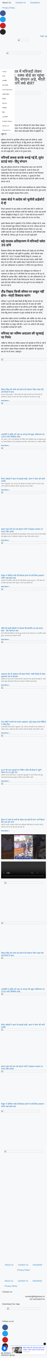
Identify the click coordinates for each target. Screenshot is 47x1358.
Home (4, 71)
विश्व (3, 112)
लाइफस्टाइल (5, 94)
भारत (3, 76)
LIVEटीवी (5, 117)
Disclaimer (35, 2)
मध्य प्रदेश (5, 85)
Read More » (5, 400)
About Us (6, 2)
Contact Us (21, 2)
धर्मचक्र (4, 108)
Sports (4, 103)
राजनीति (4, 80)
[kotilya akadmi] (20, 1111)
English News (7, 121)
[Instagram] (3, 32)
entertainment (7, 89)
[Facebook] (3, 13)
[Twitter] (3, 19)
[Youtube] (3, 25)
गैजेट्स (4, 99)
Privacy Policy (8, 8)
